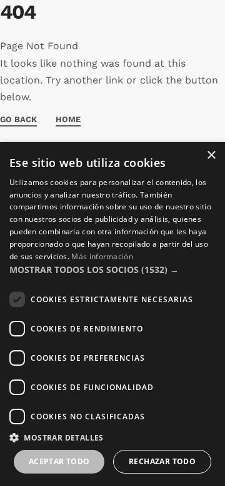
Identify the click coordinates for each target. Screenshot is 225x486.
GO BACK (18, 119)
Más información (102, 256)
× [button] (211, 155)
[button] (112, 269)
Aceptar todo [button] (59, 461)
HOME (68, 119)
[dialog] (112, 314)
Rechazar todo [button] (162, 461)
